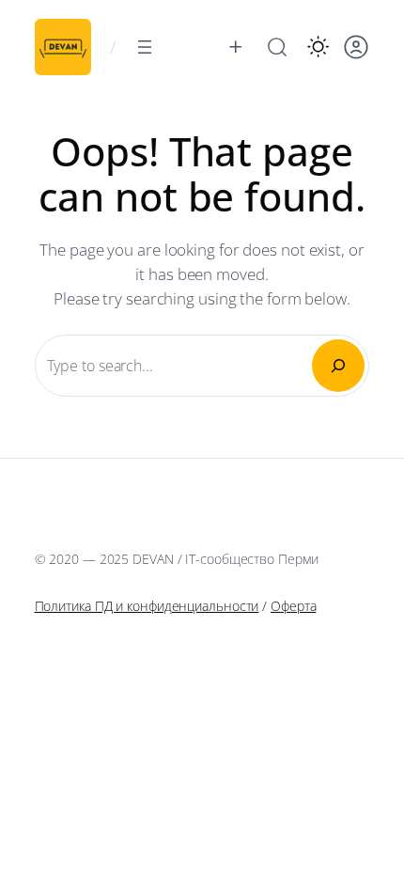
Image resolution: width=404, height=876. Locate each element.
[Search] (338, 365)
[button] (318, 46)
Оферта (293, 606)
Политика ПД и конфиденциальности (147, 606)
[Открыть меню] (144, 47)
